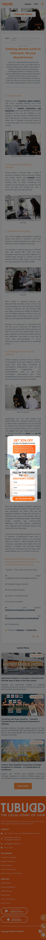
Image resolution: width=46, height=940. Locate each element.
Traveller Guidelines (9, 857)
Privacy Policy (6, 865)
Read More (23, 786)
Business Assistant (8, 887)
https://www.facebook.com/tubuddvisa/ (22, 618)
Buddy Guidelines (8, 861)
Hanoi (27, 433)
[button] (35, 636)
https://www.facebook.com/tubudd (20, 610)
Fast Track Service (8, 899)
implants (31, 177)
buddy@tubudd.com (12, 840)
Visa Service (5, 895)
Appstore (20, 630)
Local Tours (5, 903)
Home (7, 38)
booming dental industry (30, 101)
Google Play (31, 630)
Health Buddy (11, 454)
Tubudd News (14, 39)
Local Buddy (6, 883)
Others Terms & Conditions (11, 873)
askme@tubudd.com (12, 837)
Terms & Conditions (8, 869)
